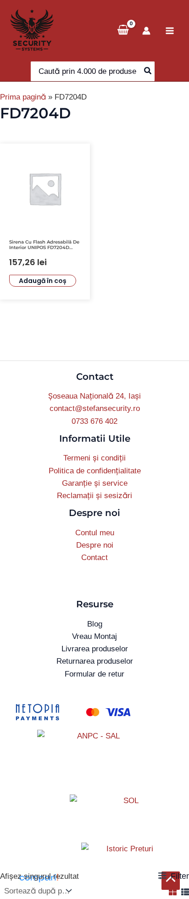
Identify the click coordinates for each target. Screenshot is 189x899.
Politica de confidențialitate (95, 470)
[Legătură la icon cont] (146, 31)
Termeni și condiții (94, 458)
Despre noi (94, 545)
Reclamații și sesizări (94, 495)
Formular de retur (94, 674)
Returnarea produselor (94, 661)
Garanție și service (95, 483)
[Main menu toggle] (170, 31)
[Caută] (148, 71)
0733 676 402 (94, 421)
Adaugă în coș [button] (43, 280)
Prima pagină (23, 97)
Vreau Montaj (94, 636)
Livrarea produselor (94, 648)
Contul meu (94, 532)
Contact (94, 557)
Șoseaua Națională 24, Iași (94, 396)
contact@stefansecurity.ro (95, 408)
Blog (94, 624)
